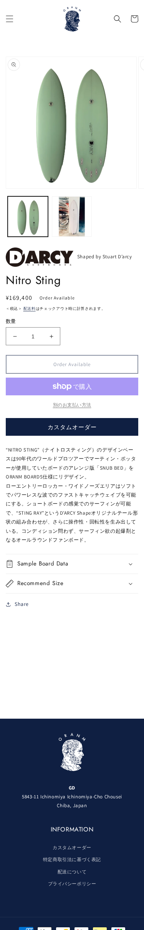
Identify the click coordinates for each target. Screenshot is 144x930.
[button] (9, 18)
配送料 (29, 308)
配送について (72, 872)
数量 (11, 321)
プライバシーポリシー (72, 884)
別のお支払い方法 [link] (72, 405)
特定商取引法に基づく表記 (72, 859)
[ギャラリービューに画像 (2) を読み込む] (72, 216)
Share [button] (22, 603)
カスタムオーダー (72, 427)
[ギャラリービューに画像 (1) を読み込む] (28, 216)
